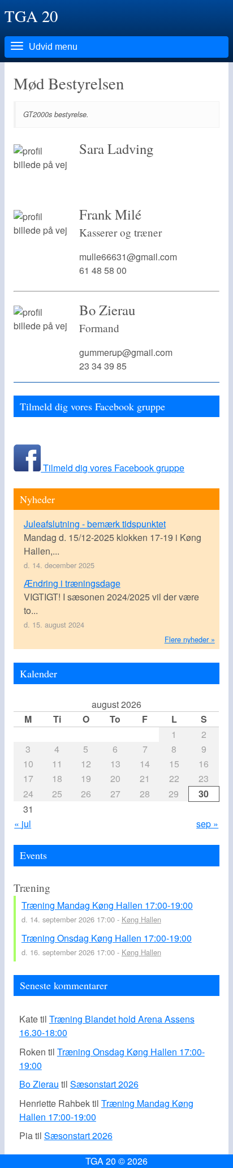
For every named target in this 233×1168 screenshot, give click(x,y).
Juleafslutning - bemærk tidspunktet (95, 523)
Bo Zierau (39, 1083)
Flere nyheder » (190, 639)
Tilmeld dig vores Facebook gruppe (112, 467)
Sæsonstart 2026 (104, 1083)
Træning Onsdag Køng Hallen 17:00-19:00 (106, 937)
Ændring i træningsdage (72, 583)
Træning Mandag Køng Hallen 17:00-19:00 (107, 905)
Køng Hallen (141, 919)
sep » (207, 823)
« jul (22, 823)
